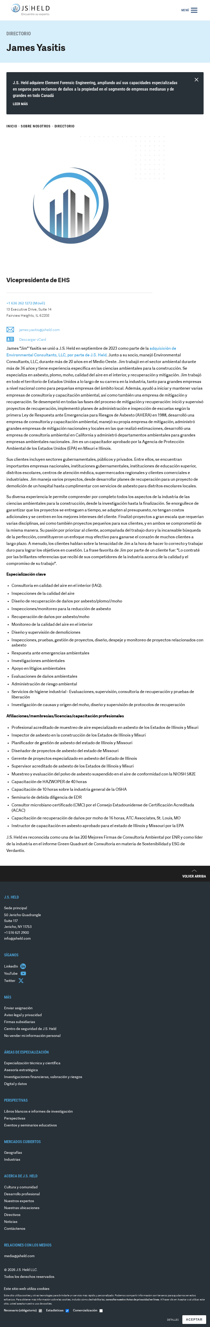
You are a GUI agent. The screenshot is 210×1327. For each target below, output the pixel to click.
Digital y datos (15, 1084)
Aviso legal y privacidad (23, 1015)
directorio (65, 126)
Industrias (12, 1160)
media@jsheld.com (19, 1256)
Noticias (10, 1222)
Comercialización (85, 1310)
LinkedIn (11, 967)
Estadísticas (55, 1310)
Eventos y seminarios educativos (30, 1125)
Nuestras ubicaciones (21, 1208)
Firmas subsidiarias (19, 1022)
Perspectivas (14, 1119)
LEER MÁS (20, 104)
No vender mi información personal (32, 1036)
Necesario (20, 1310)
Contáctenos (14, 1229)
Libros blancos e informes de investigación (38, 1112)
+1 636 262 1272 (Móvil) (25, 303)
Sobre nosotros (36, 126)
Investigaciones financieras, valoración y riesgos (43, 1077)
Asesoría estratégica (21, 1070)
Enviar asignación (18, 1008)
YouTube (11, 974)
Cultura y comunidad (21, 1187)
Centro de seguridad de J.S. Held (30, 1029)
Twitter (10, 981)
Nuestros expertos (19, 1201)
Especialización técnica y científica (32, 1063)
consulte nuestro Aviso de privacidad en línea (132, 1299)
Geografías (13, 1153)
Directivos (12, 1215)
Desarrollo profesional (22, 1194)
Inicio (11, 126)
